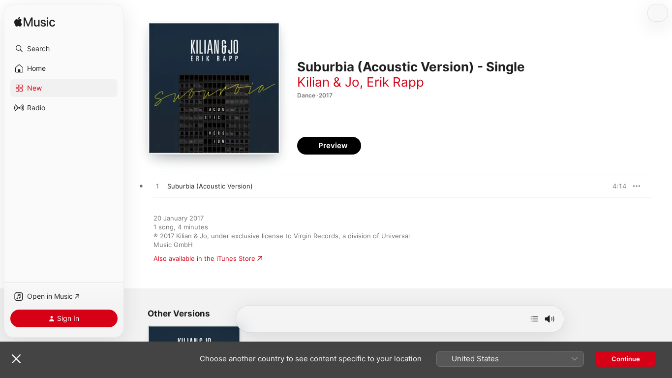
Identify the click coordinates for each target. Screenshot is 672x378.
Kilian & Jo (328, 82)
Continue (625, 359)
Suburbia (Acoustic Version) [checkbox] (210, 186)
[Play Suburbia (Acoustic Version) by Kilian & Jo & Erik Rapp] (157, 186)
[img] (34, 22)
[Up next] (534, 319)
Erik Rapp (395, 82)
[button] (64, 48)
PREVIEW (615, 186)
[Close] (16, 358)
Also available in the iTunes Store (204, 258)
